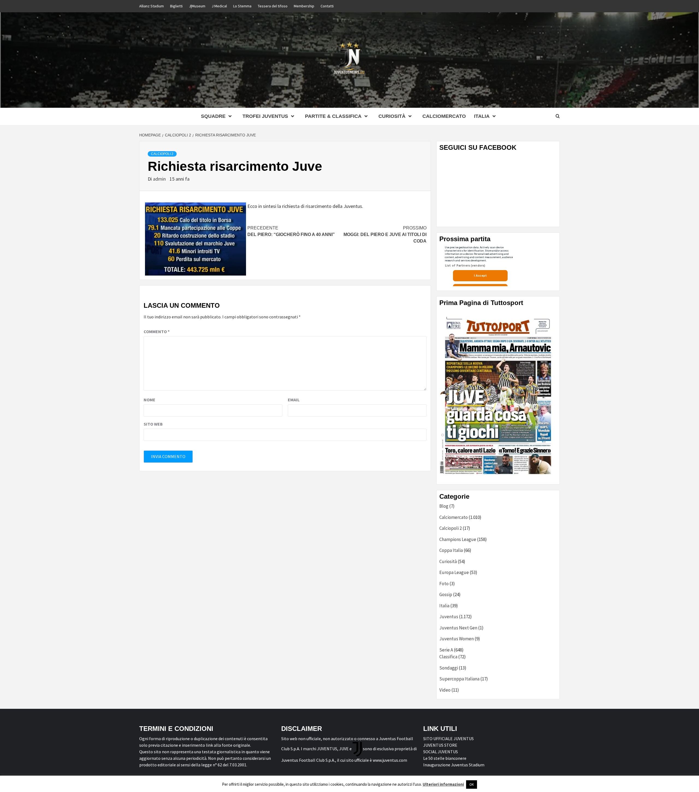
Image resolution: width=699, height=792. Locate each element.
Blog (443, 506)
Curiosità (391, 116)
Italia (444, 606)
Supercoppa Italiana (459, 679)
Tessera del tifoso (273, 6)
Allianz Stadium (151, 6)
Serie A (446, 650)
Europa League (454, 572)
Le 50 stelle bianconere (444, 758)
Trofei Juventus (265, 116)
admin (160, 179)
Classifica (448, 657)
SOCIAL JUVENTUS (440, 751)
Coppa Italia (451, 550)
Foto (444, 584)
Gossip (445, 594)
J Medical (219, 6)
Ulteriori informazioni (443, 784)
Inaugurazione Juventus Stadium (453, 764)
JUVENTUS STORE (440, 745)
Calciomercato (444, 116)
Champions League (457, 539)
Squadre (213, 116)
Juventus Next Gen (458, 628)
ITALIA (482, 116)
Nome (149, 399)
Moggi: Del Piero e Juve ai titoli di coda (384, 234)
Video (445, 690)
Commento (157, 331)
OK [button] (471, 784)
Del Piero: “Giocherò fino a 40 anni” (291, 231)
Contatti (327, 6)
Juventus (448, 617)
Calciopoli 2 (162, 154)
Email (294, 399)
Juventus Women (456, 639)
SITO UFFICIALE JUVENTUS (448, 738)
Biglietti (176, 6)
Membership (304, 6)
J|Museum (197, 6)
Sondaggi (448, 668)
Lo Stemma (242, 6)
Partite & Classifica (333, 116)
